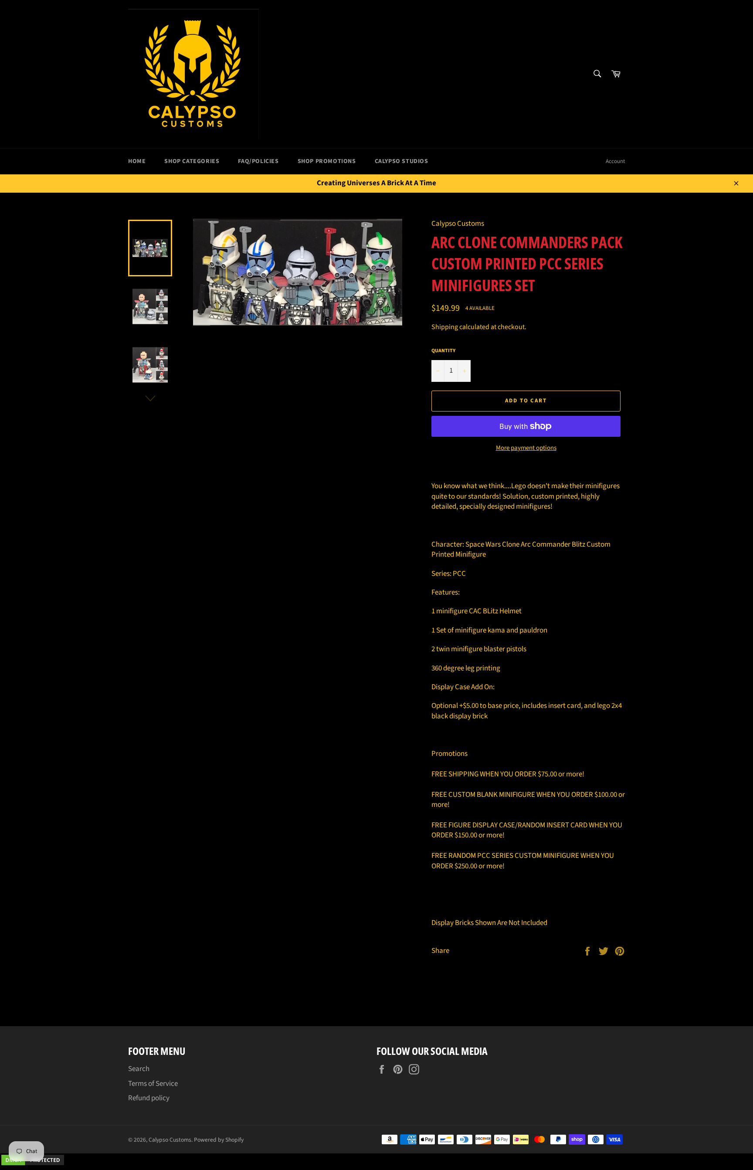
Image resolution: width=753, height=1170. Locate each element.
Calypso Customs (170, 1140)
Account (615, 161)
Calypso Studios (401, 161)
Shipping (444, 327)
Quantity (443, 350)
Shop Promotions (327, 161)
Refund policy (149, 1098)
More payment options (526, 448)
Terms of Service (153, 1083)
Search (138, 1069)
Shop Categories (191, 161)
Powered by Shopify (219, 1140)
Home (137, 161)
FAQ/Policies (258, 161)
